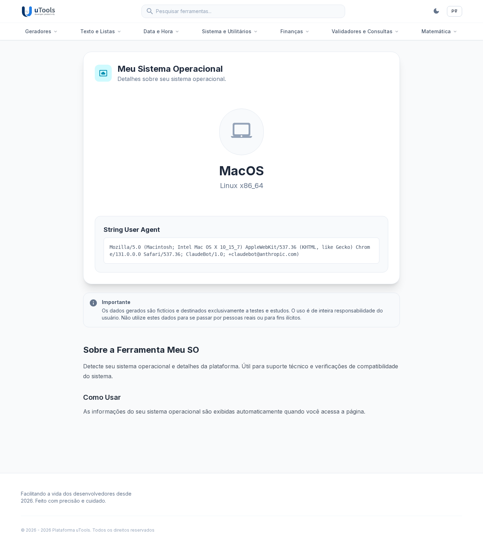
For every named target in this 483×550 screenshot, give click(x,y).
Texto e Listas (101, 31)
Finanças (295, 31)
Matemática (439, 31)
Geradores (41, 31)
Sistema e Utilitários (230, 31)
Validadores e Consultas (366, 31)
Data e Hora (162, 31)
